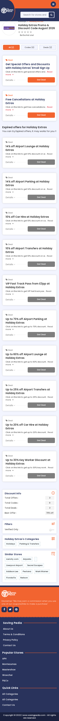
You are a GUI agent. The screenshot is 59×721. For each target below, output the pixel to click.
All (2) (11, 47)
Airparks (27, 559)
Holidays (22, 21)
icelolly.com (12, 559)
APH (4, 658)
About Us (8, 628)
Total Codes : (27, 502)
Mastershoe (8, 669)
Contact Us (8, 705)
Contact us (9, 645)
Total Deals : (27, 507)
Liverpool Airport (14, 565)
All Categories (10, 694)
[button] (53, 4)
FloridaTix (11, 577)
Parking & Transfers (29, 543)
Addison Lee (12, 571)
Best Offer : (29, 512)
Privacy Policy (10, 639)
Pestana (27, 571)
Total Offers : (27, 497)
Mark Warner (42, 571)
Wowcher (7, 675)
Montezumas (9, 664)
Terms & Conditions (14, 634)
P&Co (5, 680)
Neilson (24, 577)
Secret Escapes (35, 565)
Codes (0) (29, 47)
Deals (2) (47, 47)
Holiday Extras (36, 21)
